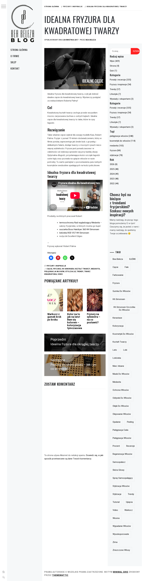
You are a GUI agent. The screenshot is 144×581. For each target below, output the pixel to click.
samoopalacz (119, 462)
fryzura (57, 269)
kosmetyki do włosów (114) (122, 141)
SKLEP (13, 62)
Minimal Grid (120, 572)
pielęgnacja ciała (120, 430)
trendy (80, 271)
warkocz (128, 510)
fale (127, 267)
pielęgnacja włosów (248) (121, 136)
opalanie (117, 422)
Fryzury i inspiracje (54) (120, 84)
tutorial (116, 502)
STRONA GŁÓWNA (19, 50)
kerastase (117, 318)
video (60, 274)
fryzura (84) (115, 150)
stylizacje (70, 271)
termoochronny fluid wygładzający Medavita (79, 222)
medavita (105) (117, 145)
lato (115, 350)
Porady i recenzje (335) (120, 79)
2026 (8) (113, 164)
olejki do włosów (121, 406)
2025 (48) (114, 169)
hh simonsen (68, 269)
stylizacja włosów (121, 486)
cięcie (49, 269)
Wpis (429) (115, 61)
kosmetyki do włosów (123, 334)
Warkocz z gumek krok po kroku (54, 317)
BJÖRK (132, 259)
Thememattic (60, 575)
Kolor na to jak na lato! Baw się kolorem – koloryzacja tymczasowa (74, 321)
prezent (116, 446)
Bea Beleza (91, 40)
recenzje (130, 446)
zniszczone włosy (121, 550)
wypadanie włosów (122, 526)
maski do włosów (121, 374)
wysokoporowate (121, 534)
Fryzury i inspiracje (56, 266)
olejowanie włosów (122, 414)
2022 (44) (114, 183)
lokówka (117, 358)
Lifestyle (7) (115, 94)
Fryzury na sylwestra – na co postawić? (93, 318)
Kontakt (15, 68)
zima (115, 542)
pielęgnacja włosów (54, 271)
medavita (95, 269)
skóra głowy (118, 470)
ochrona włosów (121, 390)
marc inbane (118, 366)
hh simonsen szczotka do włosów (124, 308)
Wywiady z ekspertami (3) (121, 99)
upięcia (129, 502)
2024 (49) (114, 174)
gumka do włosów (121, 291)
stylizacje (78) (116, 155)
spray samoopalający (123, 478)
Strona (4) (114, 66)
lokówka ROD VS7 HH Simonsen (74, 233)
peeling (130, 422)
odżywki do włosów (122, 398)
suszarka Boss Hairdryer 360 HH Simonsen (79, 229)
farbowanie (118, 275)
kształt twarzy (82, 269)
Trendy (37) (115, 89)
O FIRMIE (15, 56)
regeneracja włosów (122, 454)
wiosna (116, 518)
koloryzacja (118, 326)
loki (125, 350)
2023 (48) (114, 178)
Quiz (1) (113, 70)
